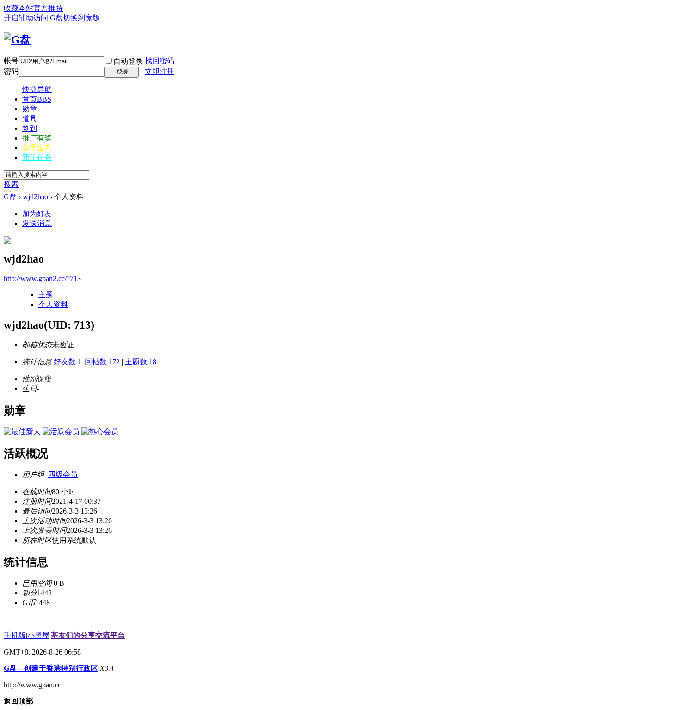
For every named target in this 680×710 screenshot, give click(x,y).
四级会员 (63, 474)
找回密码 (159, 61)
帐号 (11, 61)
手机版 (15, 635)
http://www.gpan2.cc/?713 (42, 278)
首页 (36, 99)
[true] (7, 191)
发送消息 (37, 223)
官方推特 (48, 8)
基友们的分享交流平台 (88, 635)
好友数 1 (67, 362)
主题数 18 (140, 362)
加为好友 (37, 214)
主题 (45, 295)
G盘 (56, 18)
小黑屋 (38, 635)
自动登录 (128, 61)
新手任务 (37, 157)
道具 (29, 118)
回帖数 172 (102, 362)
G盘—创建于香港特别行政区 (51, 668)
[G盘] (17, 40)
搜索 (11, 184)
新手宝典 (37, 148)
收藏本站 (18, 8)
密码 (11, 71)
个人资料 (53, 304)
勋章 (29, 109)
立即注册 (159, 71)
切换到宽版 (81, 18)
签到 (29, 128)
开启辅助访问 (26, 18)
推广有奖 (37, 138)
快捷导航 (37, 89)
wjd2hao (35, 197)
